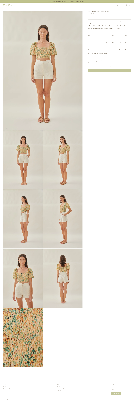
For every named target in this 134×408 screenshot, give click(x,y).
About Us (5, 384)
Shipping (59, 386)
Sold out (109, 66)
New (15, 5)
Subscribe (116, 393)
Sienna (110, 25)
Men (26, 5)
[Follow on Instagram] (7, 399)
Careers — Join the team (8, 388)
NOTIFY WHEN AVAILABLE (109, 70)
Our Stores (5, 386)
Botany (100, 25)
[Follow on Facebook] (4, 399)
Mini (30, 5)
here (78, 1)
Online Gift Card (60, 5)
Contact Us (59, 390)
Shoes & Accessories (38, 5)
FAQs (58, 384)
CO (46, 5)
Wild (114, 25)
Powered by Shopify (17, 403)
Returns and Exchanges (61, 388)
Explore (52, 5)
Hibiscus (107, 25)
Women (20, 5)
